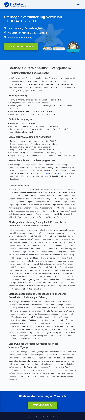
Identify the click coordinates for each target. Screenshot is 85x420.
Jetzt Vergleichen (42, 405)
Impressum (31, 417)
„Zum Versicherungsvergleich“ (50, 173)
